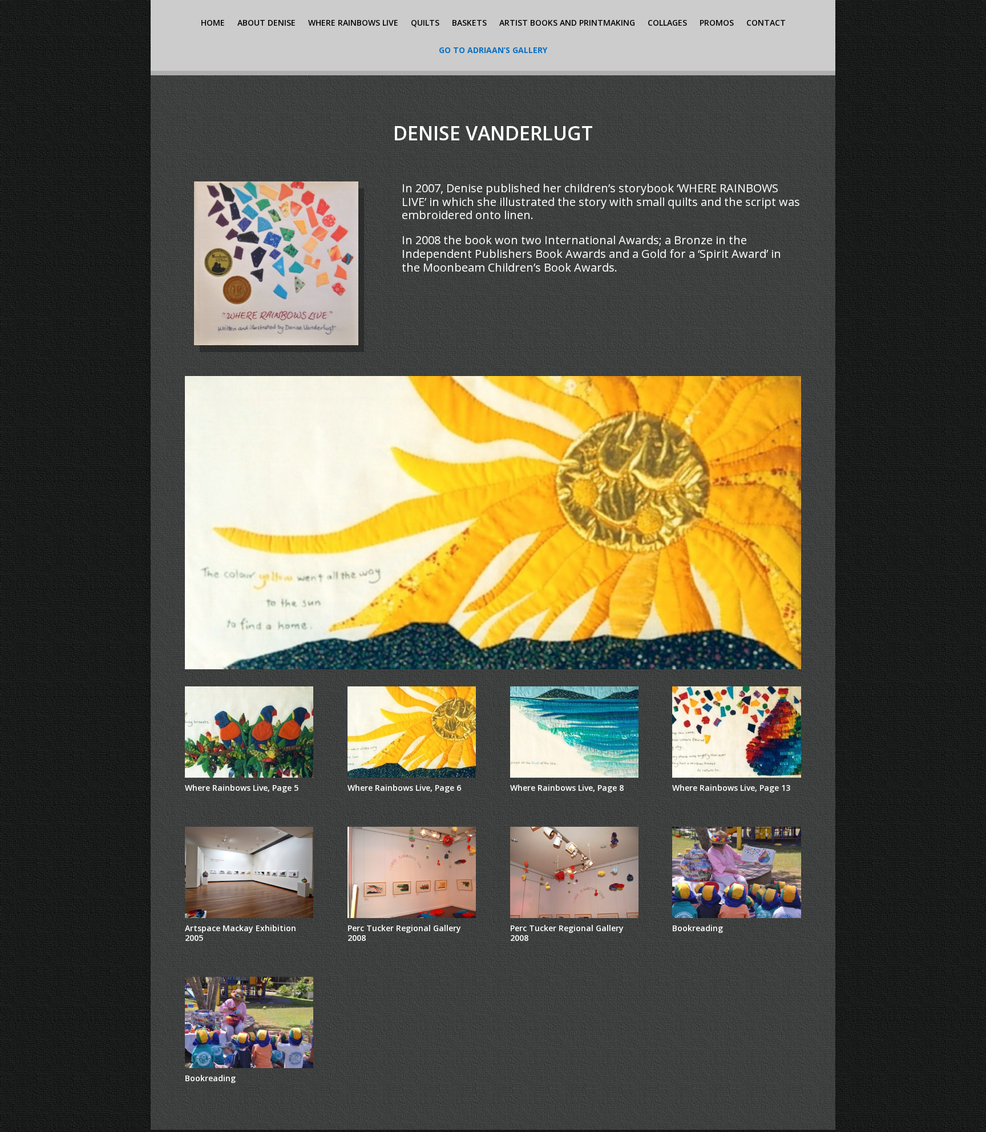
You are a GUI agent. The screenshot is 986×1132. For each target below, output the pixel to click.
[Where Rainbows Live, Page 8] (493, 673)
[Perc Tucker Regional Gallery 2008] (411, 922)
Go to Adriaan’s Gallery (493, 50)
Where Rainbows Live (353, 23)
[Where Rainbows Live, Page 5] (249, 781)
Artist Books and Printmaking (567, 23)
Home (213, 23)
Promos (717, 23)
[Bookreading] (736, 922)
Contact (766, 23)
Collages (667, 23)
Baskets (469, 23)
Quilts (425, 23)
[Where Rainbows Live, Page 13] (736, 781)
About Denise (266, 23)
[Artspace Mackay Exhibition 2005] (249, 922)
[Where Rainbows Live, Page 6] (411, 781)
